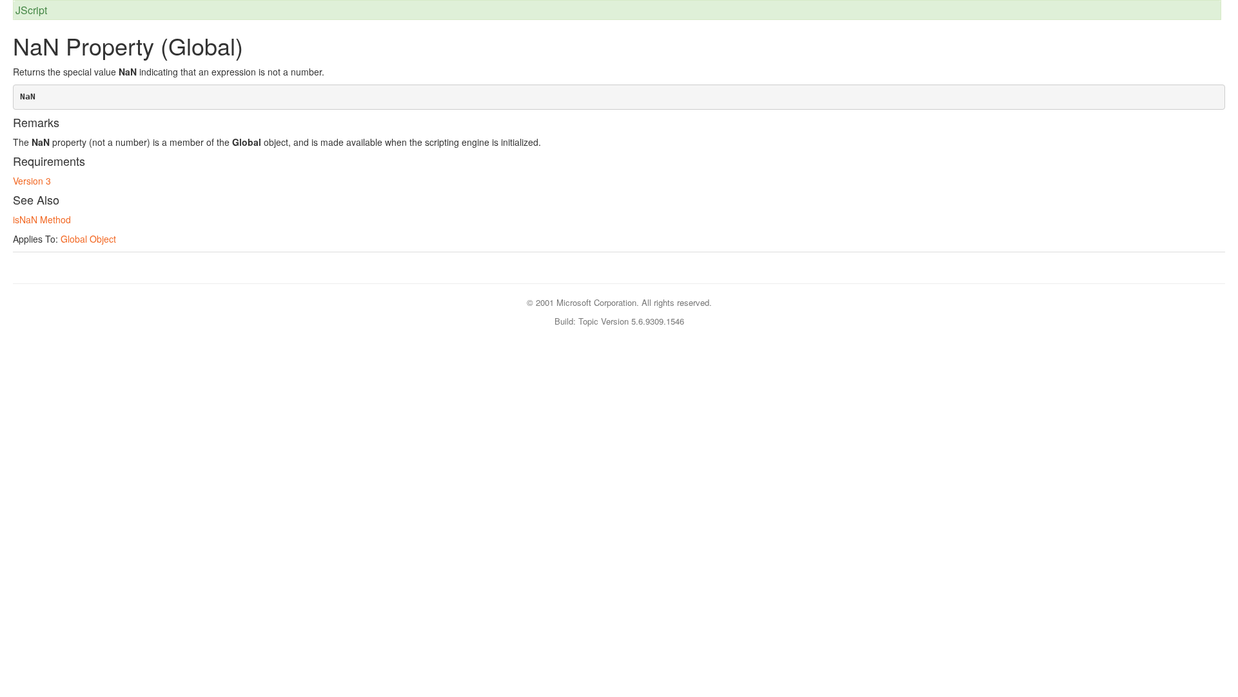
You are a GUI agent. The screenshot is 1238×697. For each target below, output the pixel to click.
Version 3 (32, 180)
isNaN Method (42, 219)
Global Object (88, 238)
